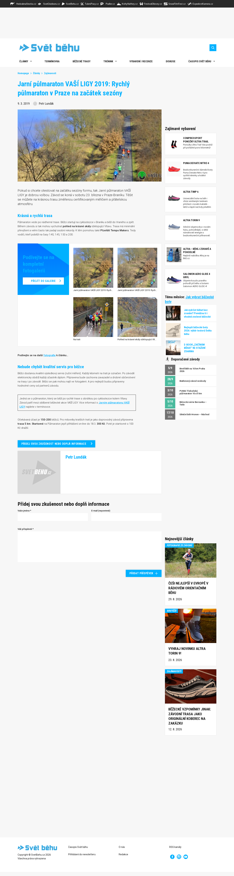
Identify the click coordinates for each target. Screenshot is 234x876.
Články (36, 73)
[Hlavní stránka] (46, 47)
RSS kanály (175, 847)
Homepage (23, 73)
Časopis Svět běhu (199, 61)
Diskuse (170, 61)
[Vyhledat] (213, 47)
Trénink (108, 61)
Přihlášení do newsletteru (82, 854)
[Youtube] (186, 857)
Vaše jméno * (24, 510)
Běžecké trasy (81, 61)
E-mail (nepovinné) (100, 510)
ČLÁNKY (23, 61)
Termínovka (52, 61)
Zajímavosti (50, 73)
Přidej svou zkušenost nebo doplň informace (53, 443)
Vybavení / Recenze (141, 61)
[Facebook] (172, 857)
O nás (122, 847)
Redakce (123, 854)
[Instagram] (179, 857)
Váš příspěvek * (26, 529)
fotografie (50, 355)
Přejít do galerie (43, 281)
